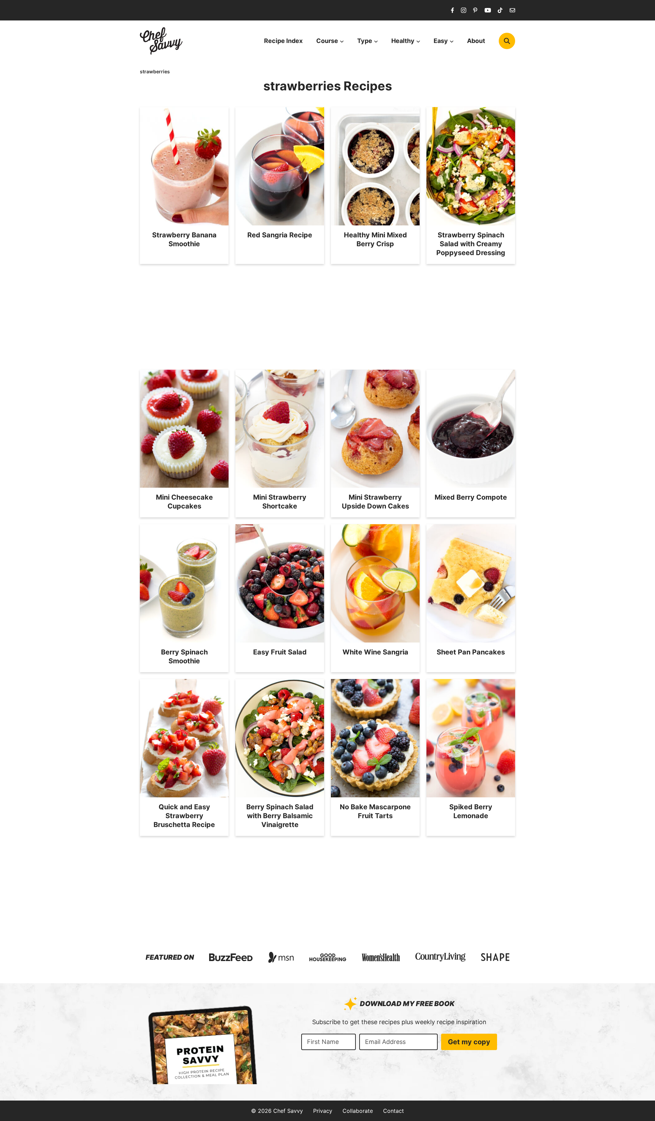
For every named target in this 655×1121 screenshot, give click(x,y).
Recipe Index (283, 40)
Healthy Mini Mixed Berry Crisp (375, 239)
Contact (393, 1110)
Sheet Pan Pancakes (471, 652)
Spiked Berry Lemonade (470, 811)
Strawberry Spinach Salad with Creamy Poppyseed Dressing (470, 244)
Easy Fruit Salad (280, 652)
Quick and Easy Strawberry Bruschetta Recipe (184, 816)
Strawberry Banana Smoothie (184, 239)
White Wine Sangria (375, 652)
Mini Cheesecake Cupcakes (184, 501)
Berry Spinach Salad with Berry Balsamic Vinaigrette (280, 816)
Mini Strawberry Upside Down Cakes (375, 501)
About (476, 40)
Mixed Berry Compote (471, 497)
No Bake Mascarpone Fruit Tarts (375, 811)
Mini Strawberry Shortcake (279, 501)
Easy (441, 40)
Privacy (322, 1110)
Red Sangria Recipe (279, 235)
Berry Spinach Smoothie (184, 656)
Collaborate (358, 1110)
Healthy (402, 40)
